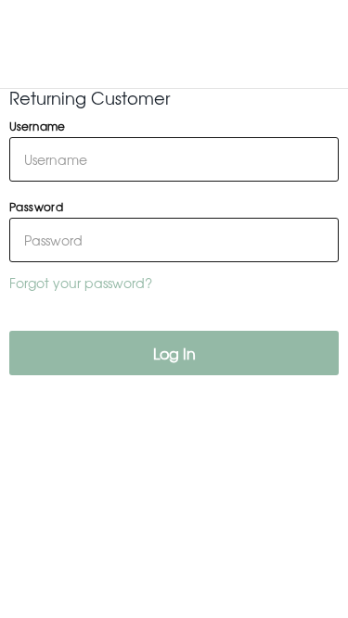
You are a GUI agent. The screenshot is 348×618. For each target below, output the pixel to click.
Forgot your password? (80, 282)
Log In (174, 353)
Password (36, 206)
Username (37, 126)
